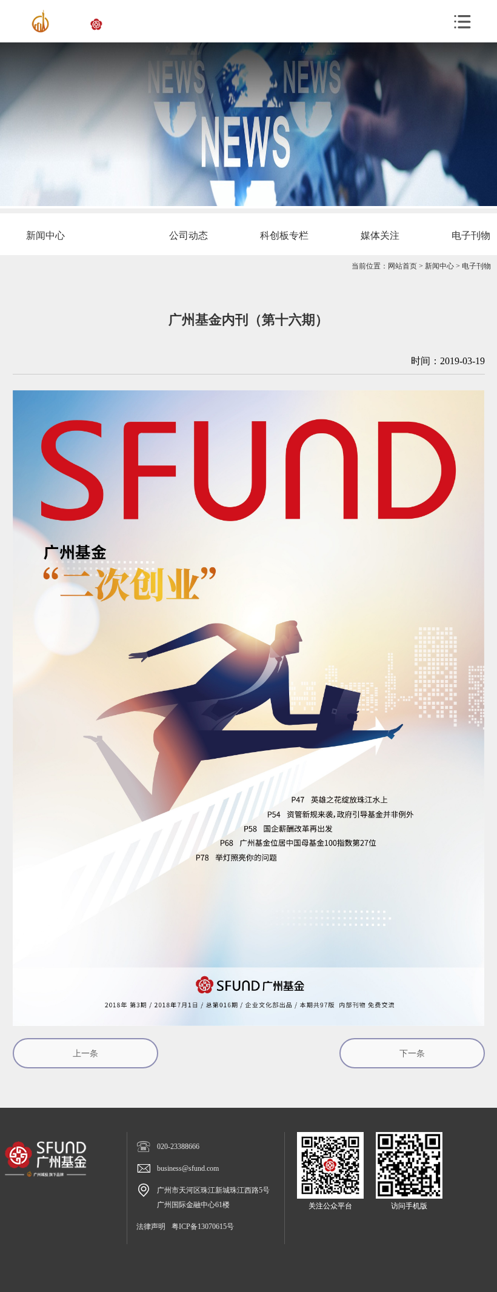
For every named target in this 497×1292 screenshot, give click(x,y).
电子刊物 (476, 266)
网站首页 (402, 266)
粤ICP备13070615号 (203, 1226)
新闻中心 (439, 266)
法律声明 (150, 1226)
